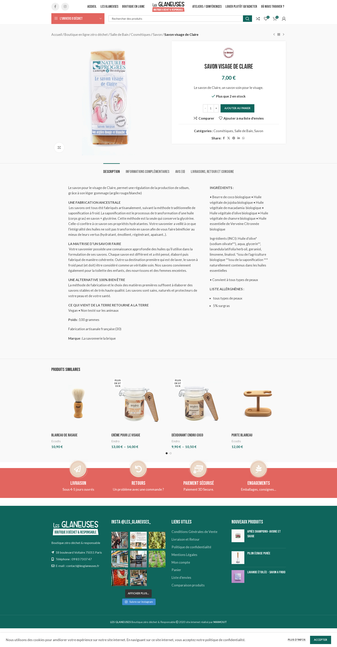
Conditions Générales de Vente (194, 532)
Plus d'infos (297, 639)
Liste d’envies (181, 577)
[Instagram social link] (65, 7)
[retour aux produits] (278, 34)
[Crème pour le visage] (138, 404)
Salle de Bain (119, 34)
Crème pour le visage (125, 435)
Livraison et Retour (186, 539)
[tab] (111, 169)
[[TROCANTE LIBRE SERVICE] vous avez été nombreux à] (138, 577)
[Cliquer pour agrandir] (59, 147)
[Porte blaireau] (259, 404)
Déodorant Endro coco (187, 435)
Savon (157, 34)
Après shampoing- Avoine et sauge (264, 534)
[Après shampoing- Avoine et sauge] (238, 537)
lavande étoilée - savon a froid (266, 572)
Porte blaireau (242, 435)
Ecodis (56, 441)
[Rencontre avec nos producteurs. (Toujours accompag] (119, 540)
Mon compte (181, 562)
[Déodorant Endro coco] (199, 404)
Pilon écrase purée (258, 553)
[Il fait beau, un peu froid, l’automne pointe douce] (157, 540)
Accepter (320, 639)
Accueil (56, 34)
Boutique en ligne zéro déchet (86, 34)
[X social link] (228, 138)
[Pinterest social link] (233, 138)
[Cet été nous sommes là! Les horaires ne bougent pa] (138, 559)
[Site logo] (168, 6)
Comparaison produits (188, 585)
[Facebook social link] (55, 7)
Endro (115, 441)
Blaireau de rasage (64, 435)
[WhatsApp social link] (243, 138)
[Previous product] (274, 34)
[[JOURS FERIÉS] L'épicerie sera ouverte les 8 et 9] (157, 577)
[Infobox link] (78, 487)
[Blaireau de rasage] (78, 404)
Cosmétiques (140, 34)
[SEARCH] (247, 18)
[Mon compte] (284, 19)
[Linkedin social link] (238, 138)
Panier (176, 570)
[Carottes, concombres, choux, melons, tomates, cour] (157, 559)
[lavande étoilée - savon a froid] (238, 576)
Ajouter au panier (237, 108)
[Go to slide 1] (167, 453)
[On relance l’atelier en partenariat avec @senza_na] (138, 540)
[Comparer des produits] (258, 19)
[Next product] (283, 34)
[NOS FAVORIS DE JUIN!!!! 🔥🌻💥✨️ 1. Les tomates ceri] (119, 577)
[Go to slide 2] (171, 453)
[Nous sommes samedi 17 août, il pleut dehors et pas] (119, 559)
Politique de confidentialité (191, 547)
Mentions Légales (184, 555)
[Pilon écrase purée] (238, 557)
